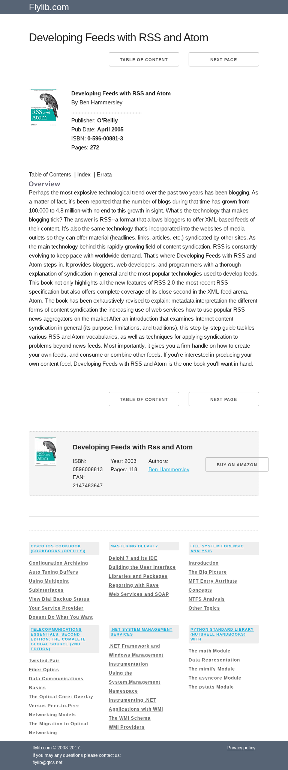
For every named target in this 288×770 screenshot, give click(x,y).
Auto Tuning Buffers (53, 572)
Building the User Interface (142, 567)
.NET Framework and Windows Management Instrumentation (136, 655)
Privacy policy (241, 747)
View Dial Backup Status (59, 599)
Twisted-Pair (44, 660)
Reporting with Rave (134, 585)
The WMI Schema (130, 718)
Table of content (144, 59)
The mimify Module (212, 669)
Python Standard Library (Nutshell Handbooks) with (222, 634)
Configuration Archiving (58, 563)
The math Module (210, 651)
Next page (223, 59)
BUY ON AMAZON (237, 465)
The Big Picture (208, 572)
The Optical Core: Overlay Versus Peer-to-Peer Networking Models (61, 705)
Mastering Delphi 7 (134, 546)
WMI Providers (127, 727)
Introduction (204, 563)
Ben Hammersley (168, 469)
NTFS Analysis (207, 599)
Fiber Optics (44, 669)
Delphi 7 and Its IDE (133, 558)
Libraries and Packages (138, 576)
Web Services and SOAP (139, 594)
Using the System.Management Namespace (134, 682)
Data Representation (214, 660)
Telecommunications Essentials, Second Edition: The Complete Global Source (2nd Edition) (58, 639)
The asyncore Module (215, 678)
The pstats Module (211, 687)
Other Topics (204, 608)
